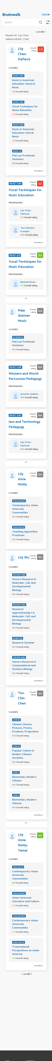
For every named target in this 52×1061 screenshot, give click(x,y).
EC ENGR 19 (18, 337)
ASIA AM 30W (19, 893)
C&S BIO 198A (19, 657)
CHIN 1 (16, 795)
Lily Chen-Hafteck (24, 54)
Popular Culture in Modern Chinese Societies (23, 754)
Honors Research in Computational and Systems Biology (24, 665)
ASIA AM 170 (18, 942)
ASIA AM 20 (18, 867)
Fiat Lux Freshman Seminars (23, 157)
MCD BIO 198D (19, 575)
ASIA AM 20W (19, 501)
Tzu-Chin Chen (22, 698)
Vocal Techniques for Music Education (25, 108)
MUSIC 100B (18, 125)
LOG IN (46, 15)
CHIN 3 (16, 772)
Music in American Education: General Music (23, 83)
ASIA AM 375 (18, 527)
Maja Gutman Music (24, 316)
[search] (21, 22)
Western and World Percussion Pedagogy (25, 376)
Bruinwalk (11, 15)
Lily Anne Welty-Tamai (23, 842)
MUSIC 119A (18, 102)
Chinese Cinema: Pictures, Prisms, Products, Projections (25, 728)
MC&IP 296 (17, 638)
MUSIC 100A (18, 76)
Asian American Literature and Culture (25, 899)
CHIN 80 (16, 720)
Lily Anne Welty (22, 479)
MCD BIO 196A (19, 605)
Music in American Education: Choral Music (23, 132)
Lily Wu (23, 557)
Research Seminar (23, 642)
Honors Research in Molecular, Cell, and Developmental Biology (24, 584)
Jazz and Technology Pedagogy (24, 424)
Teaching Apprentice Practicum (24, 533)
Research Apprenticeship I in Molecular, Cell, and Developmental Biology (24, 616)
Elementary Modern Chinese (24, 778)
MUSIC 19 (17, 151)
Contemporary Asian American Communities (25, 509)
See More (38, 171)
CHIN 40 (16, 746)
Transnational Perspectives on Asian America (25, 950)
